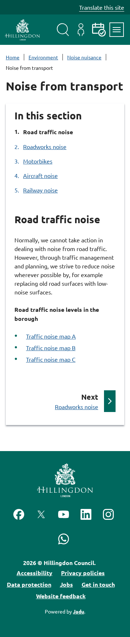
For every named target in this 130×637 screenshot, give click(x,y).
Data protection (29, 584)
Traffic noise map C (50, 359)
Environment (43, 57)
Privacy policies (83, 573)
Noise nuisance (84, 57)
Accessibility (34, 573)
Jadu (78, 611)
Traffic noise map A (51, 336)
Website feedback (61, 596)
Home (13, 57)
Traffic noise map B (50, 347)
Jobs (66, 584)
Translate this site (101, 7)
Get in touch (98, 584)
